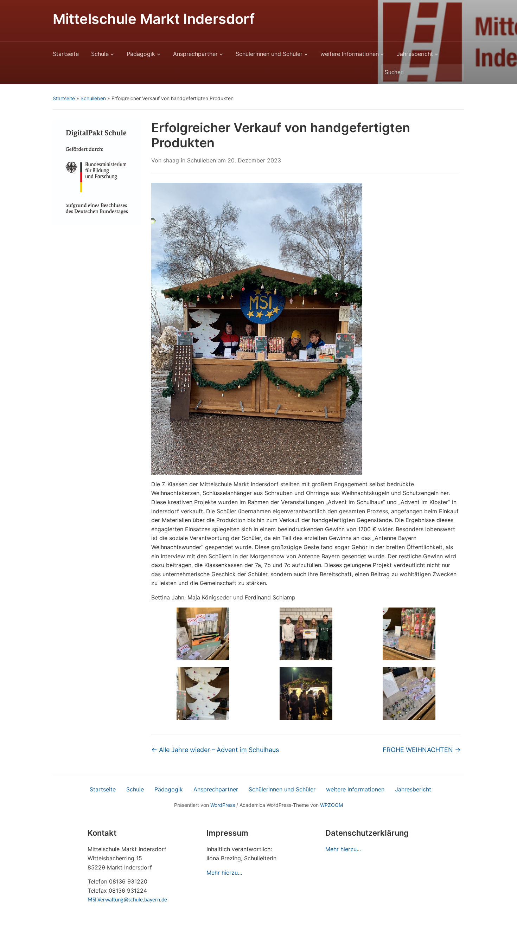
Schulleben (93, 98)
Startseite (66, 53)
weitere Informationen (349, 53)
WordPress (222, 805)
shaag (171, 160)
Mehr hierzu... (343, 849)
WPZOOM (331, 805)
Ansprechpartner (195, 53)
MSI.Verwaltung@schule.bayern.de (127, 900)
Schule (100, 53)
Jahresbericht (415, 53)
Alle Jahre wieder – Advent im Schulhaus (215, 749)
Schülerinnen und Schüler (269, 53)
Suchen (455, 72)
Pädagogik (141, 53)
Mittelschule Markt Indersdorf (154, 18)
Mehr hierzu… (224, 872)
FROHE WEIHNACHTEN (422, 749)
